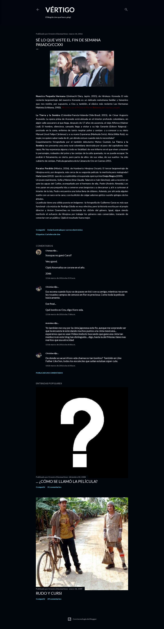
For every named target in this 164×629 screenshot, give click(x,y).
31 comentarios (54, 487)
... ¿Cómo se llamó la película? (67, 481)
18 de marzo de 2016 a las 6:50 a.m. (60, 365)
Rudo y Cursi (49, 593)
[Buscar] (126, 9)
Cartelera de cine (52, 234)
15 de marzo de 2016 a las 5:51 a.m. (60, 278)
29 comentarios (54, 599)
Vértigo (60, 10)
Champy (49, 250)
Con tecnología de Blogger (85, 619)
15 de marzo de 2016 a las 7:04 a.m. (60, 314)
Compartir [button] (40, 230)
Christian (49, 287)
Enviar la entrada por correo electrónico (65, 230)
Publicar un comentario (49, 373)
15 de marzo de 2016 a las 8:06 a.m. (60, 344)
